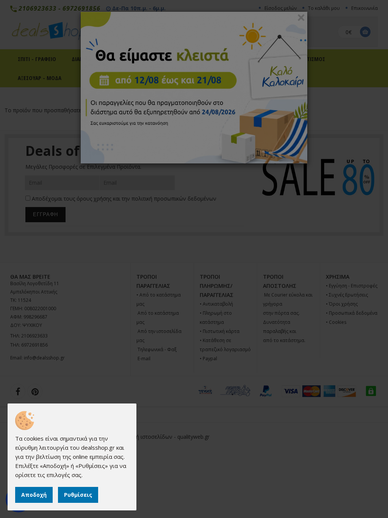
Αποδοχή (34, 494)
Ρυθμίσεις (78, 494)
